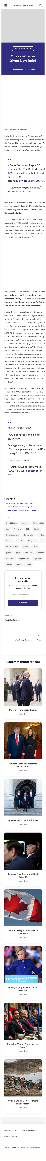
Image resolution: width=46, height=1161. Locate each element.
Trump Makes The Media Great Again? (21, 510)
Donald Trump (11, 523)
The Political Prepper (23, 5)
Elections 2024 (38, 523)
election (25, 523)
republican (10, 559)
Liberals (20, 541)
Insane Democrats (23, 49)
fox (7, 529)
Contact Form (10, 1136)
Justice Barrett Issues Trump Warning (21, 507)
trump (28, 565)
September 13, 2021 (19, 191)
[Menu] (5, 6)
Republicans (24, 559)
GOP (27, 529)
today (19, 565)
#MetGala (14, 173)
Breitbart (21, 219)
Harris (36, 529)
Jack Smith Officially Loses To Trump (21, 503)
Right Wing (38, 559)
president (28, 553)
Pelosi (35, 547)
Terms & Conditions (29, 1131)
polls (18, 553)
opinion (25, 547)
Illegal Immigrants (12, 535)
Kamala (9, 541)
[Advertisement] (23, 103)
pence (8, 553)
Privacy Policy (10, 1131)
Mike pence (31, 541)
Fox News (17, 529)
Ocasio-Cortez (12, 547)
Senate (9, 565)
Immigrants (28, 535)
